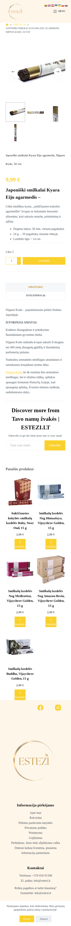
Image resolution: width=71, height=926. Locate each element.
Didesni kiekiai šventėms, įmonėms (36, 848)
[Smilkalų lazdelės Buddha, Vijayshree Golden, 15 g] (20, 647)
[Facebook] (40, 707)
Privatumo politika (36, 827)
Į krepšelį (44, 260)
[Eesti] (56, 5)
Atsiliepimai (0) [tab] (35, 295)
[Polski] (63, 5)
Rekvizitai (36, 817)
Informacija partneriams (35, 853)
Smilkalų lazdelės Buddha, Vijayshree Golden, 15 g (20, 673)
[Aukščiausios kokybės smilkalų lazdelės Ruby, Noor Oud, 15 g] (20, 491)
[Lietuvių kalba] (46, 5)
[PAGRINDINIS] (7, 24)
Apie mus (35, 812)
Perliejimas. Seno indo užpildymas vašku (35, 842)
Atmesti (44, 918)
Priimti (26, 918)
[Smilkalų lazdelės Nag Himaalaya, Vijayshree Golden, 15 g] (51, 491)
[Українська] (59, 5)
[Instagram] (58, 707)
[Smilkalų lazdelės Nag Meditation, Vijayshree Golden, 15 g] (20, 569)
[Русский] (66, 5)
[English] (49, 5)
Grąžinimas (35, 837)
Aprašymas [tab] (35, 287)
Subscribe (55, 445)
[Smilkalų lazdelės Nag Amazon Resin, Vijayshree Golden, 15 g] (51, 569)
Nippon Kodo (14, 372)
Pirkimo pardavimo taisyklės (35, 822)
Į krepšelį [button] (20, 544)
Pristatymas (35, 832)
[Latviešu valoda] (53, 5)
